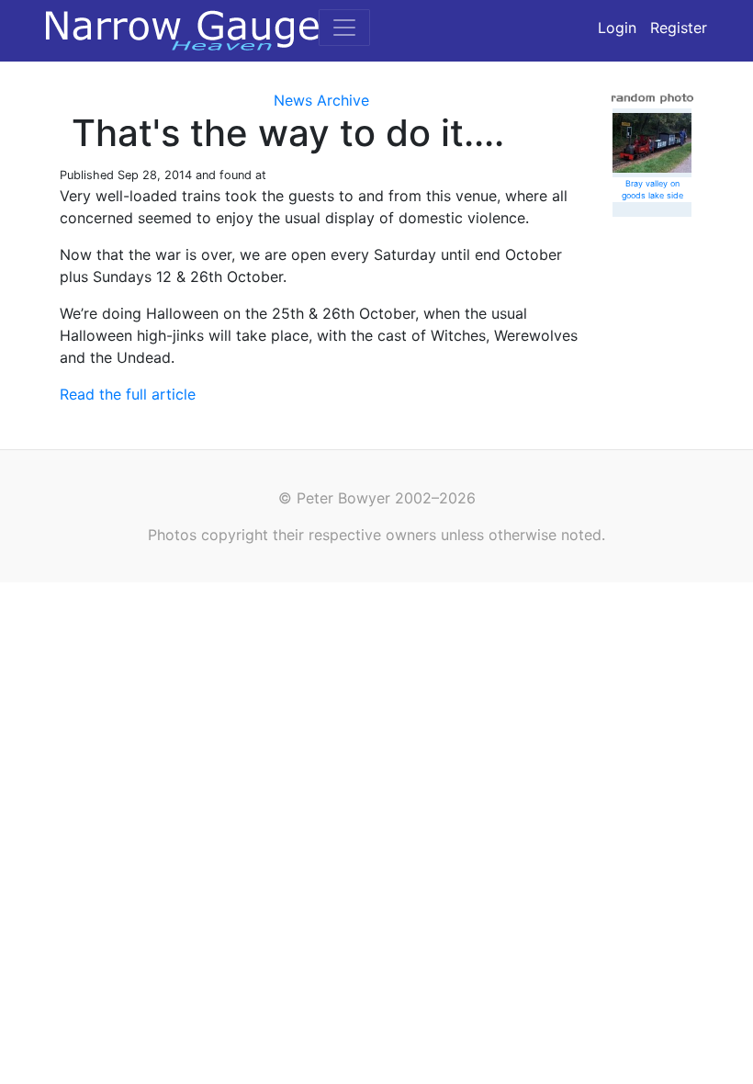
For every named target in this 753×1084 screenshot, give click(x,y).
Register (678, 27)
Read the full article (128, 394)
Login (617, 27)
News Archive (321, 100)
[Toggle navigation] (344, 27)
